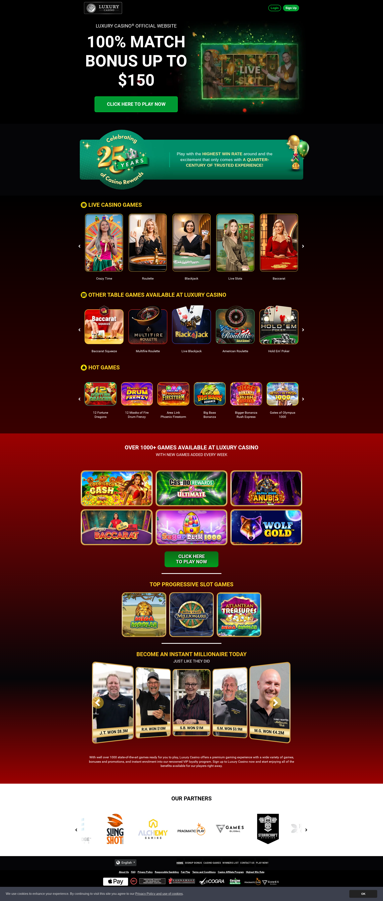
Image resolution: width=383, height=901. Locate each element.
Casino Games (212, 862)
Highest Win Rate (255, 872)
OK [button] (363, 893)
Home (180, 862)
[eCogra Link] (212, 881)
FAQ (133, 872)
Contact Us (247, 862)
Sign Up (291, 8)
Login (275, 8)
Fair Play (185, 872)
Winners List (230, 862)
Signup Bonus (193, 862)
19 (132, 881)
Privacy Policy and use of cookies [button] (159, 893)
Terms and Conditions (204, 872)
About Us (124, 872)
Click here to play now (136, 104)
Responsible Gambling (167, 872)
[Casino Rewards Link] (235, 881)
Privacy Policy (145, 872)
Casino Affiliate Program (231, 872)
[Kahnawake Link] (182, 881)
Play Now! (262, 862)
